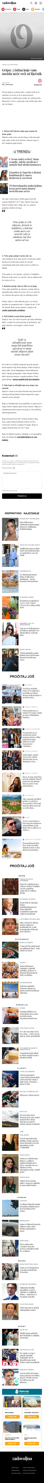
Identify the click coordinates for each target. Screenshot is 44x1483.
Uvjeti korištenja (29, 1467)
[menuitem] (36, 3)
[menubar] (36, 3)
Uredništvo (16, 1470)
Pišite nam (15, 1467)
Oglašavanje (16, 1473)
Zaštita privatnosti (30, 1470)
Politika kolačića (29, 1473)
